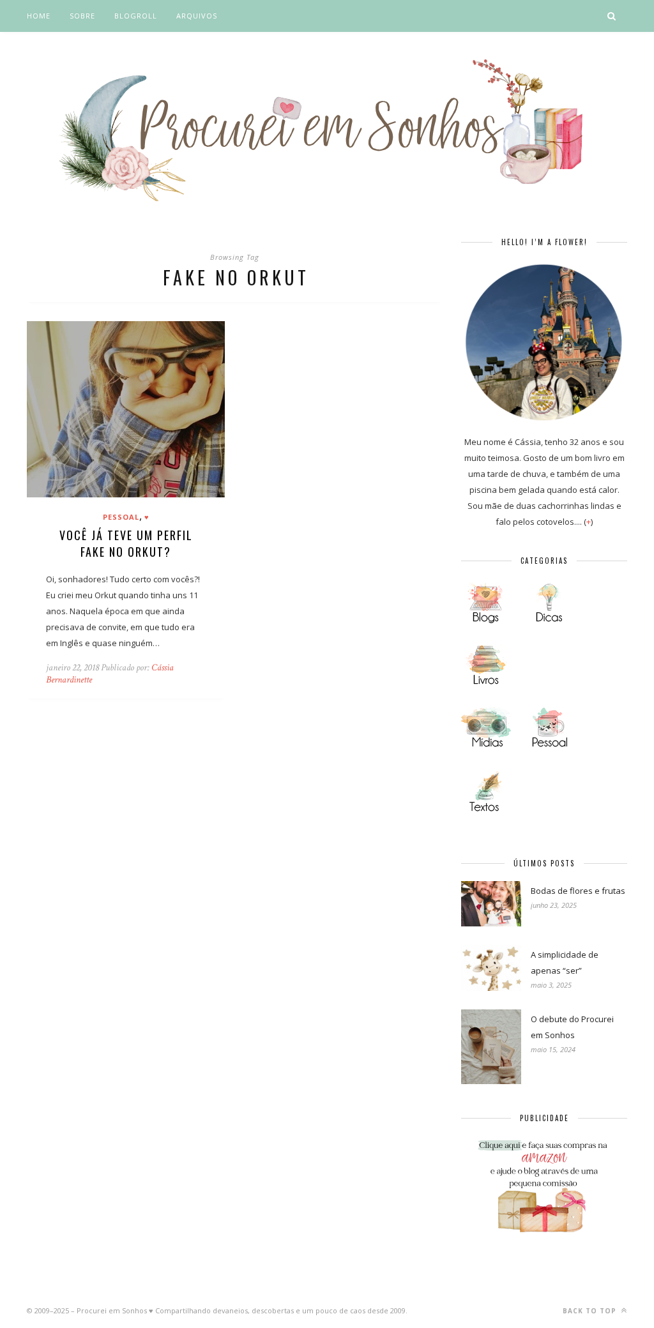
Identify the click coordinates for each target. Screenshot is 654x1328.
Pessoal (121, 517)
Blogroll (135, 15)
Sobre (82, 15)
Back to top (591, 1310)
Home (38, 15)
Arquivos (196, 15)
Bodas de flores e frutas (578, 890)
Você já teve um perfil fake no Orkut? (126, 543)
